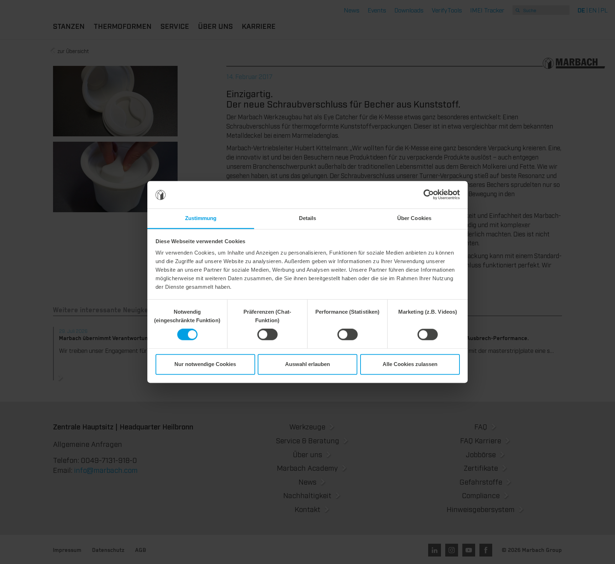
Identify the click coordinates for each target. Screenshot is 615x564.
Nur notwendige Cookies (205, 364)
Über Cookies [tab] (414, 218)
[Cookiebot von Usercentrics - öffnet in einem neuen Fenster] (429, 194)
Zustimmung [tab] (201, 218)
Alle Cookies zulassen (410, 364)
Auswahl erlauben (307, 364)
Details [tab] (307, 218)
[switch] (267, 334)
